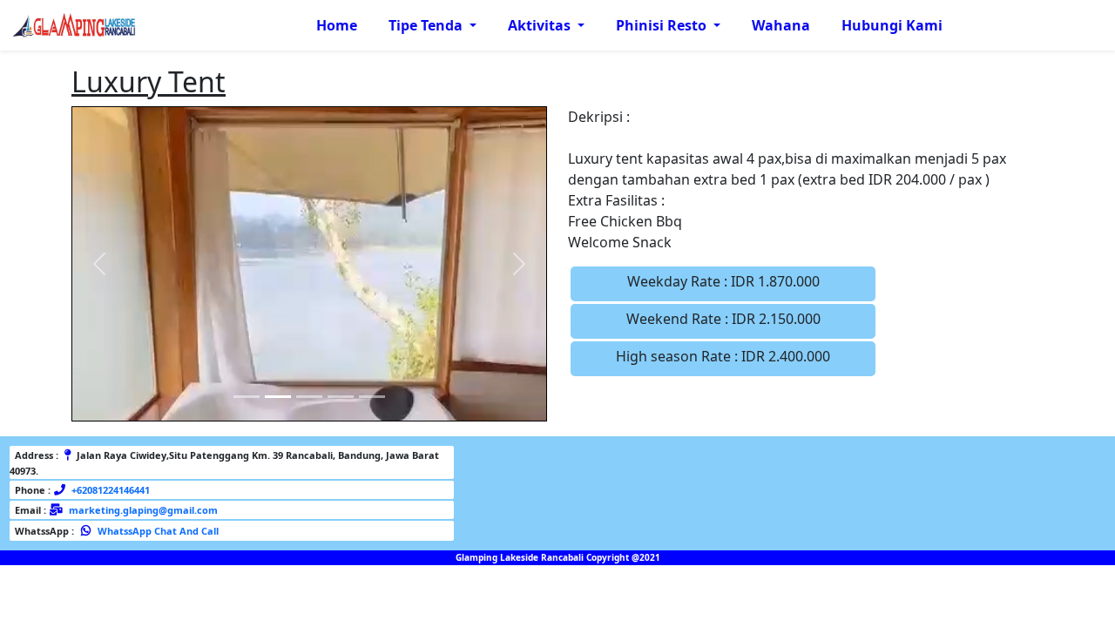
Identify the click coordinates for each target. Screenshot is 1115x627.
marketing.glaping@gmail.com (143, 509)
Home (336, 25)
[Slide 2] (278, 397)
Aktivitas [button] (541, 25)
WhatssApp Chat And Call (157, 530)
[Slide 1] (246, 397)
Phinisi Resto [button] (663, 25)
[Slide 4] (341, 397)
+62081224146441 (109, 489)
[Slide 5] (372, 397)
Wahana (781, 25)
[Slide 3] (309, 397)
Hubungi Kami (892, 25)
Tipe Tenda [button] (427, 25)
